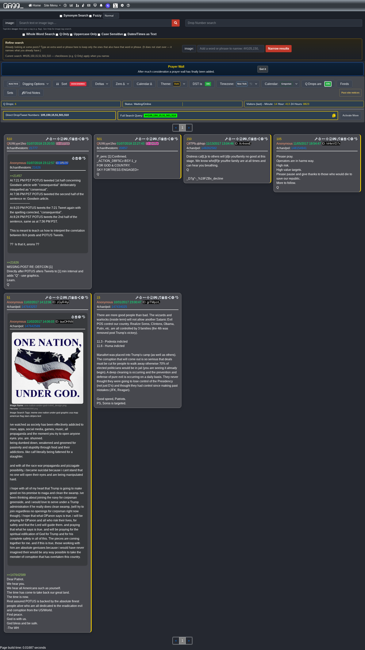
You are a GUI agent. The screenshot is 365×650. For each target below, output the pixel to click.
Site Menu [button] (51, 5)
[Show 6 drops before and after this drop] (54, 139)
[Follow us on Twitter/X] (115, 6)
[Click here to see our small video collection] (89, 5)
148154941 (299, 148)
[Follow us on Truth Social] (108, 6)
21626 (36, 167)
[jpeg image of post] (61, 139)
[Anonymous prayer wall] (83, 5)
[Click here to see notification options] (101, 5)
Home (36, 5)
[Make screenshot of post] (72, 139)
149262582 (209, 148)
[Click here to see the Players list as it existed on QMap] (77, 5)
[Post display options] (47, 139)
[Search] (176, 23)
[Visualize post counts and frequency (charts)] (71, 5)
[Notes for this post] (69, 139)
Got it (262, 69)
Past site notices (350, 92)
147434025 (119, 306)
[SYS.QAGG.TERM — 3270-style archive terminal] (95, 5)
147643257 (29, 306)
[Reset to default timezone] (251, 84)
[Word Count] (50, 139)
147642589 (32, 326)
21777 (33, 148)
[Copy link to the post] (79, 139)
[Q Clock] (65, 5)
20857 (123, 148)
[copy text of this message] (75, 139)
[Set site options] (122, 5)
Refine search (14, 42)
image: (189, 48)
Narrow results (278, 48)
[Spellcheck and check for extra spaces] (87, 139)
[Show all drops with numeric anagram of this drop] (58, 139)
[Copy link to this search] (333, 115)
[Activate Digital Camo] (65, 139)
